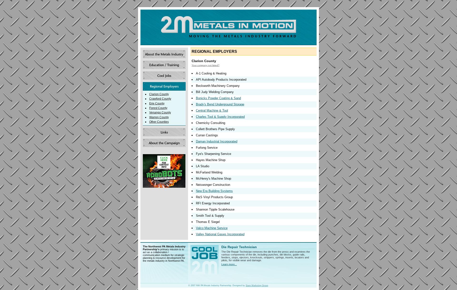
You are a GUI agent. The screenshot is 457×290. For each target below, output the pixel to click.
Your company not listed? (205, 65)
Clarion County (159, 94)
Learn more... (229, 264)
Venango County (160, 112)
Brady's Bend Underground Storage (220, 104)
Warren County (159, 117)
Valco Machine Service (212, 228)
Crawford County (160, 98)
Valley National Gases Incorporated (220, 234)
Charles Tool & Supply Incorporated (220, 116)
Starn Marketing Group (257, 285)
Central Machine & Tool (212, 110)
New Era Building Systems (214, 191)
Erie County (156, 103)
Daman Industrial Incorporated (216, 141)
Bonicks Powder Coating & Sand (218, 98)
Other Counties (159, 121)
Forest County (158, 107)
